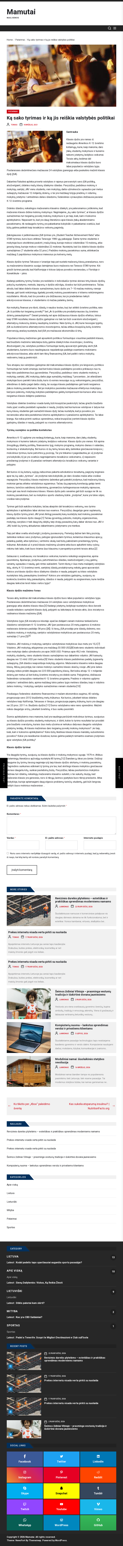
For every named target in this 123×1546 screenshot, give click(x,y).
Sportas (11, 1227)
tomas (14, 125)
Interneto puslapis (93, 838)
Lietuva (10, 1193)
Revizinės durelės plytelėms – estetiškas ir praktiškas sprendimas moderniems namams (83, 900)
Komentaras (14, 814)
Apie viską (12, 1184)
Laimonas (64, 907)
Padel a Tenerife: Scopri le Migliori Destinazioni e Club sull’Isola (52, 1337)
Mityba (10, 1210)
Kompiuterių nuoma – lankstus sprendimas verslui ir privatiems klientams (81, 1027)
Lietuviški (12, 1201)
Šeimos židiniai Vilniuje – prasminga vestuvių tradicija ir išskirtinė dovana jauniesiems (83, 993)
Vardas (11, 838)
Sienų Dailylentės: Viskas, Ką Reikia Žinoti (39, 1282)
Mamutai (21, 12)
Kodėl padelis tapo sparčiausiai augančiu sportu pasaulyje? (49, 1262)
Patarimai (13, 111)
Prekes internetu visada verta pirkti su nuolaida (37, 932)
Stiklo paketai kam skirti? (30, 1303)
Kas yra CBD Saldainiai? (29, 1317)
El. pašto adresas (55, 838)
